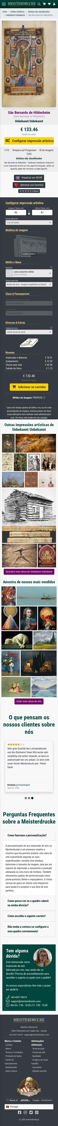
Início (4, 11)
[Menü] (4, 4)
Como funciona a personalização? (27, 835)
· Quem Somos (11, 1071)
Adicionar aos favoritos (30, 184)
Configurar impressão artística (32, 141)
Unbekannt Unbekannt (15, 15)
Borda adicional (12, 219)
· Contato (8, 1045)
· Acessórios (36, 1067)
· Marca (8, 1048)
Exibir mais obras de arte (29, 701)
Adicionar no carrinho (31, 387)
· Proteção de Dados (13, 1056)
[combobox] (29, 222)
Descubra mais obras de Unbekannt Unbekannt (29, 571)
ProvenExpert (24, 785)
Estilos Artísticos (17, 11)
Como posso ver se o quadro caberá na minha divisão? (28, 903)
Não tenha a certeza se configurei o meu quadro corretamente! (28, 929)
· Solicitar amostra (39, 1071)
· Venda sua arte (38, 1052)
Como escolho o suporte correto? (27, 916)
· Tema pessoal (37, 1048)
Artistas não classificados (38, 11)
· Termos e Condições (14, 1052)
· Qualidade (36, 1056)
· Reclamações (11, 1067)
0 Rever (35, 191)
